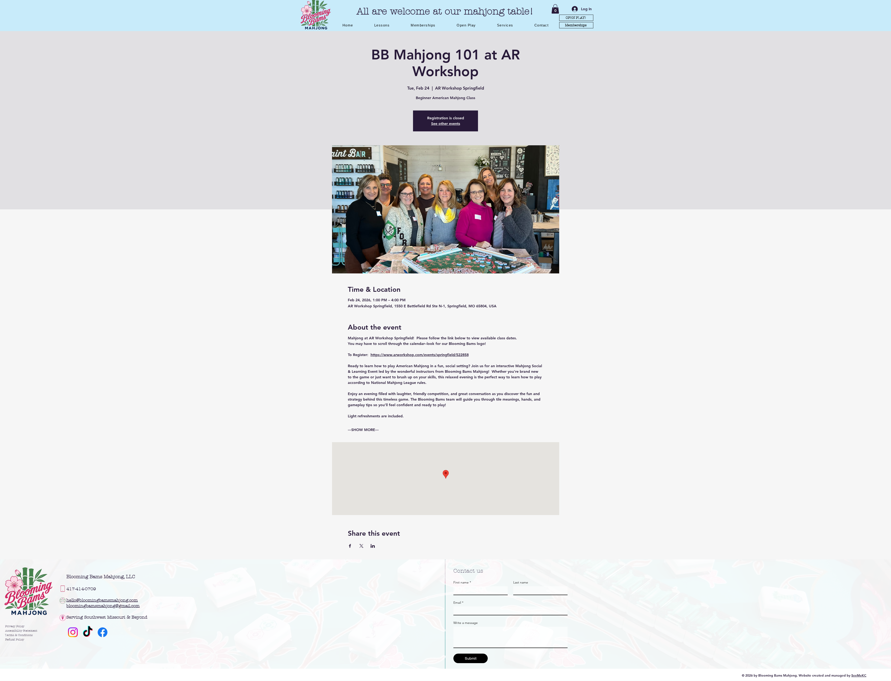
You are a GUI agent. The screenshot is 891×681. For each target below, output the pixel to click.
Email (458, 603)
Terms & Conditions (19, 635)
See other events (445, 123)
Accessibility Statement (21, 630)
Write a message (465, 623)
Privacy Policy (14, 626)
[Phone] (63, 588)
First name (462, 582)
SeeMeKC (858, 675)
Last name (520, 582)
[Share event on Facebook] (350, 546)
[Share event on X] (361, 546)
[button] (555, 9)
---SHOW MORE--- (363, 430)
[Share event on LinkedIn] (373, 546)
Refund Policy (14, 639)
